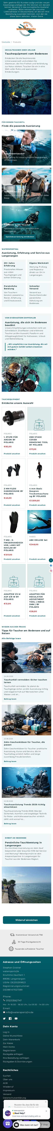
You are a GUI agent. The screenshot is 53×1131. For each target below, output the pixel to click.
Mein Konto (9, 1047)
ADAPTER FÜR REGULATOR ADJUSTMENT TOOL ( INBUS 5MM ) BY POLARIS (37, 600)
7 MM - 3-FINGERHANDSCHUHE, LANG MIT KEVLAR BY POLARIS (13, 545)
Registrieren (9, 1050)
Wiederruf (8, 1086)
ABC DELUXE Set (38, 540)
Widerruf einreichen (26, 920)
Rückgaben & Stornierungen (17, 1061)
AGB (5, 1083)
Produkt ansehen (12, 454)
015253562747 (14, 1000)
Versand (7, 1094)
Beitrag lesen (10, 699)
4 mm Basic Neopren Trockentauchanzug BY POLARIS (38, 492)
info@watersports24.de (19, 1012)
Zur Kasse (8, 1043)
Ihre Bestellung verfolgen (16, 1058)
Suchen (7, 1075)
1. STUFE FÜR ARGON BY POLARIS (11, 439)
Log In (6, 1032)
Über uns (7, 1079)
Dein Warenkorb (11, 1039)
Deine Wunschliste (12, 1035)
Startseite (6, 42)
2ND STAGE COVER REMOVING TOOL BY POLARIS (38, 441)
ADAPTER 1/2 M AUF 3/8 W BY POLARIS (12, 596)
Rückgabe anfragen (13, 1054)
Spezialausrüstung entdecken (20, 237)
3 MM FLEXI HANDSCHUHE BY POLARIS (13, 491)
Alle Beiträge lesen (11, 638)
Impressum (9, 1090)
